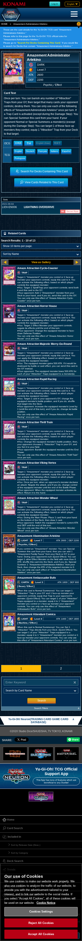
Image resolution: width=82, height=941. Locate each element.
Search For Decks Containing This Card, (39, 43)
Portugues (20, 158)
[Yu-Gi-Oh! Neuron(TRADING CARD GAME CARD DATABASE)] (11, 14)
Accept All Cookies (41, 934)
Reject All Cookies (41, 923)
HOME (4, 24)
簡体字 (57, 143)
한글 (29, 143)
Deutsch (30, 151)
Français (42, 151)
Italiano (54, 151)
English (18, 151)
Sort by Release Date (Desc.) (25, 845)
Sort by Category (19, 853)
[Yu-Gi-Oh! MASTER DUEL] (67, 753)
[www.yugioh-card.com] (15, 753)
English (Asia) (43, 143)
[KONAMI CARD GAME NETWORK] (41, 797)
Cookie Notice (46, 902)
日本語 (18, 143)
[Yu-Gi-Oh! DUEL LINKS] (41, 753)
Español (66, 151)
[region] (41, 902)
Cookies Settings (41, 911)
